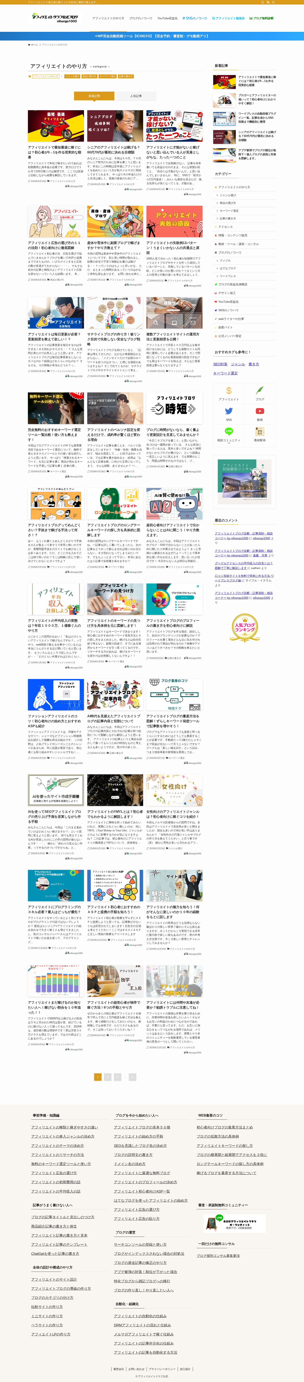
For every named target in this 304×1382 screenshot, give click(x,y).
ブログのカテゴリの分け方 (52, 1298)
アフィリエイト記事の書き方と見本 (59, 1235)
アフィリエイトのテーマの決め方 (57, 1146)
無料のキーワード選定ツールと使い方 (61, 1164)
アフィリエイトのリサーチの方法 (57, 1155)
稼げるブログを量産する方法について (226, 1173)
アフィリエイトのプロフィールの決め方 (145, 1182)
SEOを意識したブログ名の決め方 (140, 1146)
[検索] (273, 2)
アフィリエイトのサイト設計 (54, 1280)
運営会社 (118, 1369)
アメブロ (225, 260)
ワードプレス (228, 276)
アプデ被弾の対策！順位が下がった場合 (145, 1272)
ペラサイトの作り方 (47, 1325)
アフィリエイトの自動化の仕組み (140, 1316)
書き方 (254, 364)
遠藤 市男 (260, 555)
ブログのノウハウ (230, 252)
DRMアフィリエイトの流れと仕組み (142, 1325)
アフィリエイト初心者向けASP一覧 (142, 1191)
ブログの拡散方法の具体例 (218, 1136)
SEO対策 (220, 364)
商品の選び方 (89, 76)
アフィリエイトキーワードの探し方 (225, 1146)
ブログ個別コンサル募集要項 (218, 1256)
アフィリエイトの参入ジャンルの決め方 (63, 1136)
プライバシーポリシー (162, 1369)
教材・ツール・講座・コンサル (238, 244)
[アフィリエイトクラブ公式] (55, 18)
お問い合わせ (136, 1369)
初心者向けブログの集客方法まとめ (225, 1127)
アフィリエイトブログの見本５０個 (142, 1127)
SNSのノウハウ (228, 310)
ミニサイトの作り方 (47, 1316)
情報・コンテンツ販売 (232, 235)
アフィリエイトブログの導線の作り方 (61, 1289)
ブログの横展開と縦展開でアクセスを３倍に (232, 1155)
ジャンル (238, 364)
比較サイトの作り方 (47, 1307)
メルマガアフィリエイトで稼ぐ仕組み (144, 1334)
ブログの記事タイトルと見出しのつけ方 (63, 1217)
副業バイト (225, 327)
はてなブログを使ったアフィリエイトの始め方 (151, 1201)
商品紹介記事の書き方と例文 (54, 1226)
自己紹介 (185, 1369)
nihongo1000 (261, 538)
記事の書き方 (126, 76)
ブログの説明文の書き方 (133, 1155)
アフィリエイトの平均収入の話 (55, 1191)
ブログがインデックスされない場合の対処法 (149, 1254)
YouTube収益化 (228, 301)
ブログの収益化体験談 (232, 284)
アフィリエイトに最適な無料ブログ (142, 1173)
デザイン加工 (227, 293)
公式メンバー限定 (230, 336)
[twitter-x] (262, 2)
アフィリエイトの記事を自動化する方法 (145, 1353)
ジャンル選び (72, 76)
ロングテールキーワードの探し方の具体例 (230, 1164)
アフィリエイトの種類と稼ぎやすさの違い (64, 1127)
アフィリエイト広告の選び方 (54, 1173)
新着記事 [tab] (94, 96)
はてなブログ (228, 268)
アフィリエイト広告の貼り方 (137, 1219)
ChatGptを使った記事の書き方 (55, 1254)
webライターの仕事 (231, 318)
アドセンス (225, 226)
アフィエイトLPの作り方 (51, 1334)
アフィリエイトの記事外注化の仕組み (144, 1343)
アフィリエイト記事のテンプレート (59, 1245)
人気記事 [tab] (136, 96)
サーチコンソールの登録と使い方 (140, 1245)
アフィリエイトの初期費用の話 (55, 1182)
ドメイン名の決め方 (130, 1164)
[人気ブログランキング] (244, 641)
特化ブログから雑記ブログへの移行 (142, 1281)
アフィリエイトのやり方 (234, 187)
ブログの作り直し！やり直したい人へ (144, 1290)
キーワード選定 (108, 76)
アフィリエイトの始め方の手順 (138, 1136)
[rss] (268, 2)
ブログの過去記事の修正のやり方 (140, 1263)
